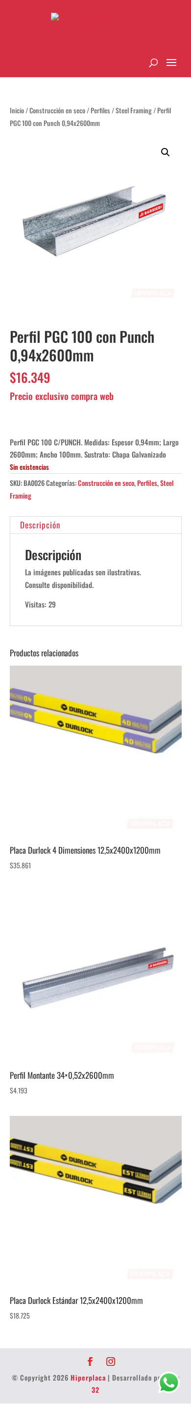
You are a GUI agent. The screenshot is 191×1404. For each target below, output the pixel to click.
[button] (165, 152)
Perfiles (100, 110)
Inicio (17, 110)
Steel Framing (134, 110)
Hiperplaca (88, 1377)
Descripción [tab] (40, 525)
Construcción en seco (57, 110)
